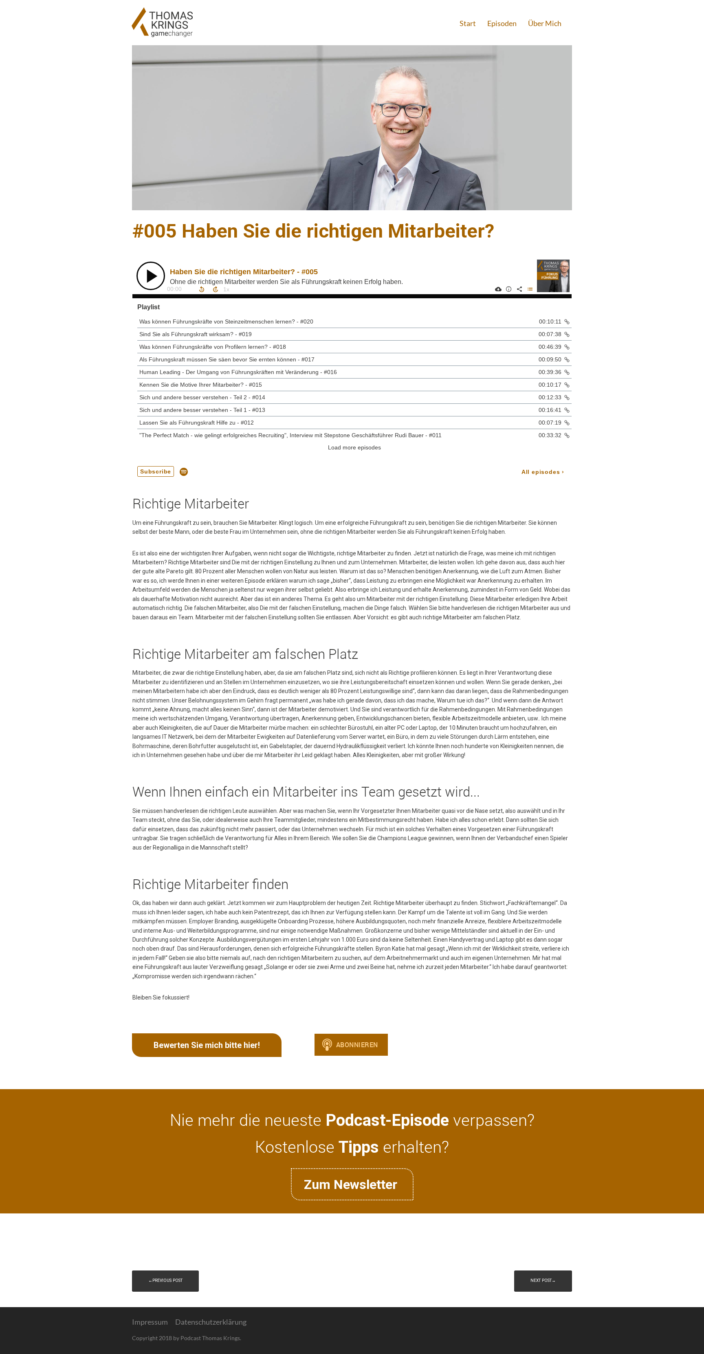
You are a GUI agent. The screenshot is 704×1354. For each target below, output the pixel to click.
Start (468, 23)
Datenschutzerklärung (210, 1321)
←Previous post (165, 1280)
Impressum (150, 1321)
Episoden (502, 23)
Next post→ (543, 1280)
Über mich (544, 23)
